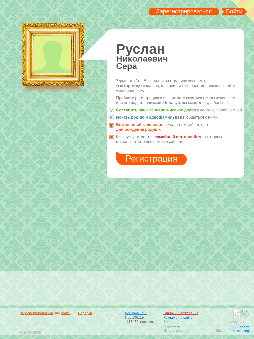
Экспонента (239, 326)
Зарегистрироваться (184, 11)
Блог (167, 322)
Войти (234, 11)
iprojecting (241, 331)
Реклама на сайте (177, 317)
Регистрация (152, 158)
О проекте (171, 326)
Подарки (85, 313)
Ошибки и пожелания (180, 313)
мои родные (53, 12)
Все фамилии (136, 313)
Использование (176, 330)
